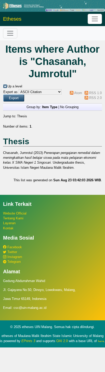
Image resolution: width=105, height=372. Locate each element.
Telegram (13, 262)
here (101, 341)
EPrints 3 (28, 341)
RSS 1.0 (95, 93)
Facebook (14, 247)
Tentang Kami (13, 218)
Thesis (22, 116)
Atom (78, 93)
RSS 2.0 (95, 98)
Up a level (14, 86)
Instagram (14, 257)
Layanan (9, 223)
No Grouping (69, 107)
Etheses (12, 19)
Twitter (11, 252)
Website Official (15, 213)
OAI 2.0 (62, 341)
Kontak (8, 228)
